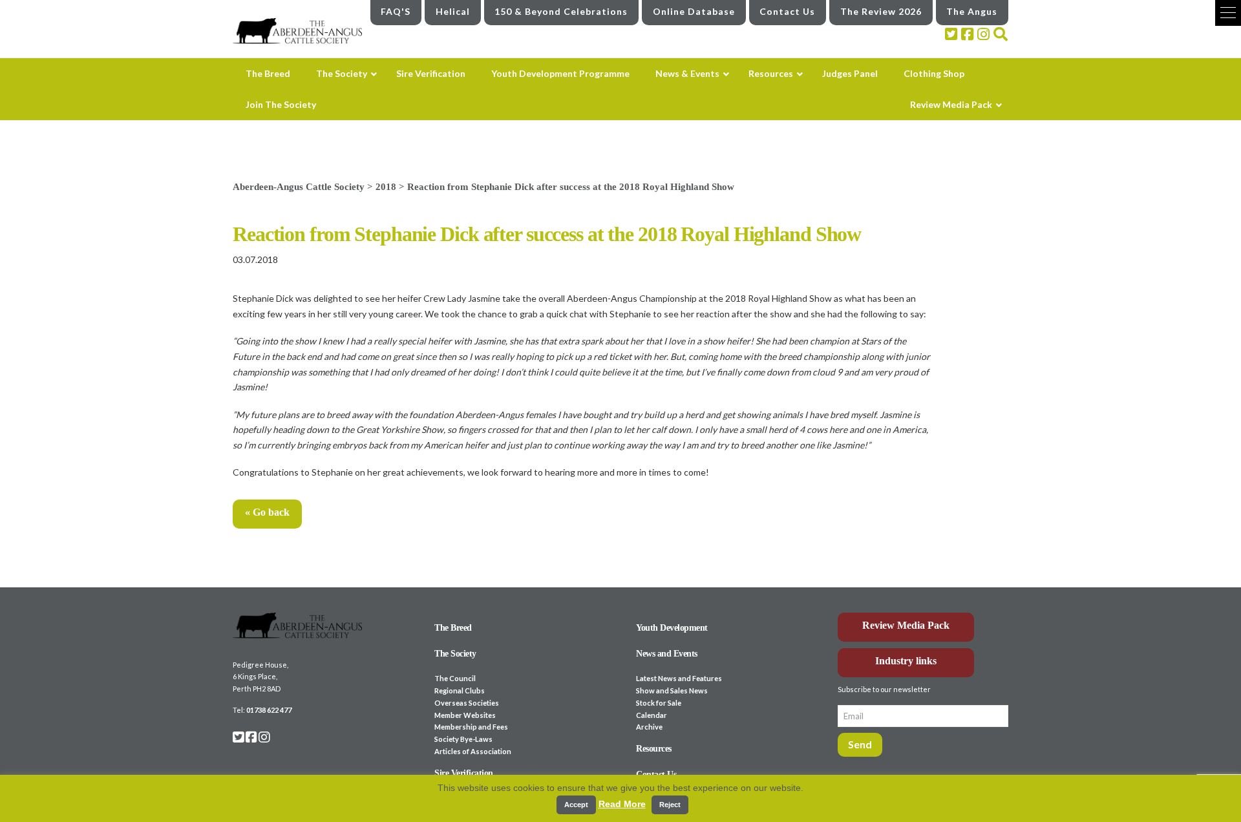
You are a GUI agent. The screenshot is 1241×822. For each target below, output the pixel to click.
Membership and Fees (471, 726)
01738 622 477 (269, 710)
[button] (1228, 13)
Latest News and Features (679, 678)
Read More (622, 803)
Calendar (651, 715)
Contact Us (787, 11)
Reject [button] (670, 804)
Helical (453, 11)
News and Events (666, 654)
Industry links (906, 660)
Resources (654, 749)
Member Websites (465, 715)
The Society (455, 654)
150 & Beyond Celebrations (561, 11)
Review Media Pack (905, 625)
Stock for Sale (658, 703)
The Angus (971, 11)
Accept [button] (576, 804)
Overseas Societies (466, 703)
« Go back (267, 512)
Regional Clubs (459, 690)
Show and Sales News (672, 690)
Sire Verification (463, 773)
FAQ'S (395, 11)
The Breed (453, 628)
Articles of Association (472, 751)
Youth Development (672, 628)
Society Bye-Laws (463, 739)
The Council (455, 678)
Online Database (694, 11)
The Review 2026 (881, 11)
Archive (649, 726)
